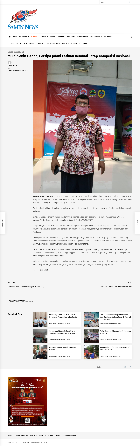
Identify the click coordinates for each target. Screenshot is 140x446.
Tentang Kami (19, 435)
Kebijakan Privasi (69, 435)
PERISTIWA (71, 37)
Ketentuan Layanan (52, 435)
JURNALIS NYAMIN (53, 43)
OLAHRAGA (17, 52)
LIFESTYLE (75, 43)
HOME (15, 37)
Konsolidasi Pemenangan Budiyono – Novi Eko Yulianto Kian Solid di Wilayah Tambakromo (115, 317)
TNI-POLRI (108, 37)
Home (10, 435)
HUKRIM (53, 37)
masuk (18, 302)
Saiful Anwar (12, 66)
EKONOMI (61, 37)
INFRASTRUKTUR (96, 37)
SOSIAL (32, 43)
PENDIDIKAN (13, 43)
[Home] (10, 37)
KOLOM (64, 43)
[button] (131, 37)
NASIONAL (44, 37)
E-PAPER (40, 43)
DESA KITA (23, 43)
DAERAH (34, 37)
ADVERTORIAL (24, 37)
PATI (23, 52)
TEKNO (85, 43)
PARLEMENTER (82, 37)
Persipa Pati (43, 270)
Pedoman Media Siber (34, 435)
